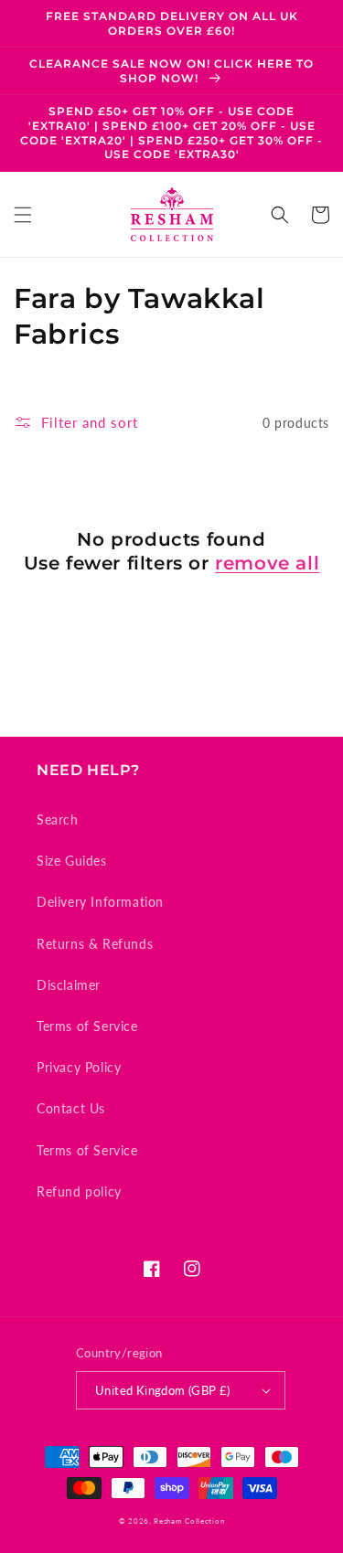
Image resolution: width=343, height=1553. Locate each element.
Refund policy (79, 1191)
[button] (23, 215)
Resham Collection (189, 1521)
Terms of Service (87, 1026)
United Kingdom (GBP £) (162, 1390)
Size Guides (72, 860)
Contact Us (71, 1108)
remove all (267, 563)
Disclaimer (69, 985)
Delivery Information (100, 901)
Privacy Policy (79, 1067)
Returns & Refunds (95, 944)
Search (58, 819)
